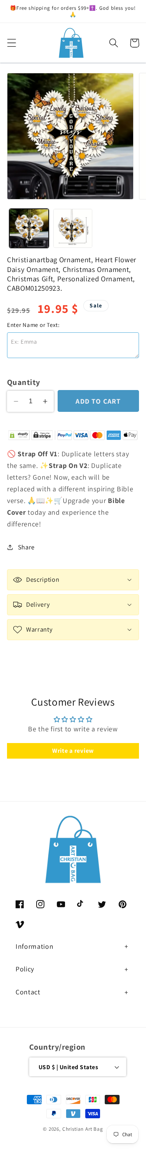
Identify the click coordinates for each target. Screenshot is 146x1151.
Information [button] (34, 946)
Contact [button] (28, 991)
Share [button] (26, 547)
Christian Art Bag (82, 1129)
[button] (12, 43)
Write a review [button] (73, 751)
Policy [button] (25, 968)
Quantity (23, 382)
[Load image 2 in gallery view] (73, 228)
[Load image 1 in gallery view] (29, 228)
